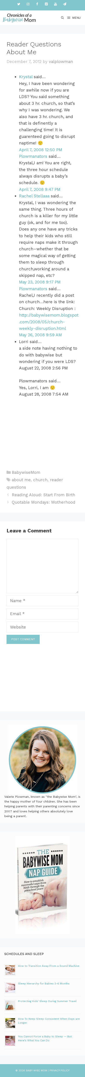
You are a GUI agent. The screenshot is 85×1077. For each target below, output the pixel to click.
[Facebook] (37, 4)
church (40, 479)
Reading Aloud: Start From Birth (43, 494)
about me (21, 479)
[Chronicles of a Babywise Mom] (19, 17)
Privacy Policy (59, 1070)
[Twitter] (18, 4)
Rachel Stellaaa (34, 195)
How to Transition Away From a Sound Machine (48, 965)
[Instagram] (28, 4)
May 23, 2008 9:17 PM (40, 281)
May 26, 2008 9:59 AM (40, 334)
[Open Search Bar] (63, 17)
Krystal (25, 76)
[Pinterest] (46, 4)
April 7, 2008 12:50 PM (40, 149)
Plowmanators (33, 156)
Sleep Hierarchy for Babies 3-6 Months (44, 983)
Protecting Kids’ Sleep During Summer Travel (47, 1001)
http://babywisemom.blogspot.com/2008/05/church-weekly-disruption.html (48, 322)
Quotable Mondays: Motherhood (43, 502)
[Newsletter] (64, 4)
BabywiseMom (26, 472)
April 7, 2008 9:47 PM (39, 189)
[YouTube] (55, 4)
